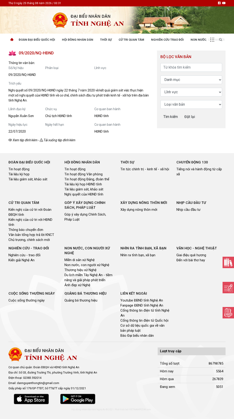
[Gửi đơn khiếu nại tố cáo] (228, 312)
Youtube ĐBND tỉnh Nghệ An (141, 300)
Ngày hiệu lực (17, 124)
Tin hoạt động (18, 169)
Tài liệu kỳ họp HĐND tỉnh (83, 184)
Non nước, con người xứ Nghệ (86, 265)
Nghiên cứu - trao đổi (24, 255)
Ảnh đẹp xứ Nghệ (77, 285)
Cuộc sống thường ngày (26, 300)
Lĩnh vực (100, 68)
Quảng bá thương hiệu (80, 300)
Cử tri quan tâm (131, 39)
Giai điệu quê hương (191, 255)
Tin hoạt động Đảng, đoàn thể (86, 179)
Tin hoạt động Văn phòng (83, 174)
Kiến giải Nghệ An (21, 260)
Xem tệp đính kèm (24, 140)
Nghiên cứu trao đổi (167, 39)
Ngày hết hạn (54, 124)
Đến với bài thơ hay (190, 260)
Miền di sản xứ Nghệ (79, 260)
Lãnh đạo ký (17, 109)
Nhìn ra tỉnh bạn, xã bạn (137, 255)
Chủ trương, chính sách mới (29, 240)
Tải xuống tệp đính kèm (59, 140)
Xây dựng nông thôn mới (138, 210)
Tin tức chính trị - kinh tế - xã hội (144, 169)
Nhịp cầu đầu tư (188, 210)
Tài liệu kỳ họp (18, 174)
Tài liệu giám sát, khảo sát (27, 179)
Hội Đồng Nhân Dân (77, 39)
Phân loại (51, 68)
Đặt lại (189, 117)
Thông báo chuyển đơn (25, 230)
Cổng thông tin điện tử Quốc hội (144, 320)
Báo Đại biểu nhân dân (137, 336)
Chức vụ (51, 109)
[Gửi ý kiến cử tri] (228, 262)
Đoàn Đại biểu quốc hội (37, 39)
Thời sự (106, 39)
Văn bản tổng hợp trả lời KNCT (31, 235)
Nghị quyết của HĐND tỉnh (83, 194)
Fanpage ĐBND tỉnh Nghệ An (141, 305)
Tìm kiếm (170, 117)
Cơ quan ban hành (107, 109)
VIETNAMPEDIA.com (140, 409)
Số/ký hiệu (16, 68)
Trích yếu (14, 83)
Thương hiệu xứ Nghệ (80, 270)
